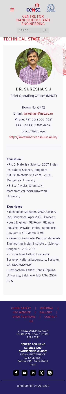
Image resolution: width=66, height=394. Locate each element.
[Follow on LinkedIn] (33, 373)
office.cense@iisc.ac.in (33, 330)
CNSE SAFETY (21, 308)
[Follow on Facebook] (16, 373)
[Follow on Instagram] (50, 373)
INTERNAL (47, 308)
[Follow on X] (41, 373)
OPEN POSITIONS (24, 316)
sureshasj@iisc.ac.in (38, 113)
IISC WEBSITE (22, 312)
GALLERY (46, 312)
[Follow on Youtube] (24, 373)
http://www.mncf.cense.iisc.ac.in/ (33, 137)
